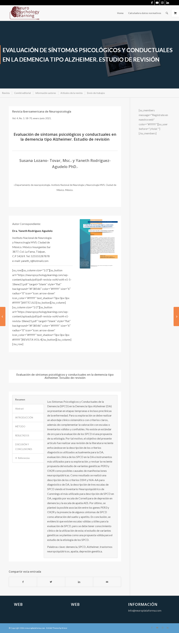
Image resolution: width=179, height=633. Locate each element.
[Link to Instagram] (162, 2)
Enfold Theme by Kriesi (56, 628)
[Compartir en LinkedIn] (79, 582)
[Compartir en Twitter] (51, 582)
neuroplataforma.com (35, 628)
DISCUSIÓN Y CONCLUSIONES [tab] (23, 446)
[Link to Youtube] (157, 2)
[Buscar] (166, 13)
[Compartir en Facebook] (23, 582)
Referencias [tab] (24, 458)
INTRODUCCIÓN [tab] (24, 417)
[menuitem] (120, 13)
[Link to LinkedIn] (167, 2)
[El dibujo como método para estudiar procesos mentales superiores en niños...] (176, 316)
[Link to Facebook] (151, 2)
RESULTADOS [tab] (22, 435)
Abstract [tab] (19, 408)
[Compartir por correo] (107, 582)
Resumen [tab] (20, 399)
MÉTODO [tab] (20, 426)
